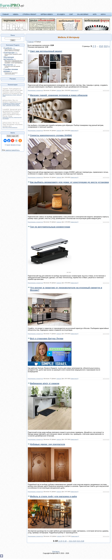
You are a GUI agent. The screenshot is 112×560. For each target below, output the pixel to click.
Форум (103, 14)
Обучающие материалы (8, 58)
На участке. (8, 65)
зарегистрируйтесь (12, 150)
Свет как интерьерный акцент (46, 51)
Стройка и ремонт (29, 14)
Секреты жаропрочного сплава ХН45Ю (51, 135)
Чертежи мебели (46, 14)
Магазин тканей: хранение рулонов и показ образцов (58, 95)
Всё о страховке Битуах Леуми (46, 338)
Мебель (15, 14)
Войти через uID (12, 136)
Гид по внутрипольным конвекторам (50, 227)
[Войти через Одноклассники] (20, 140)
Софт (71, 14)
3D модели (61, 14)
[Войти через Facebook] (8, 140)
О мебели (7, 48)
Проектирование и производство (35, 90)
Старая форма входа (13, 145)
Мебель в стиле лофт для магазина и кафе (53, 496)
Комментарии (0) (74, 90)
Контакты (55, 551)
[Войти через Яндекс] (12, 140)
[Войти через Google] (16, 140)
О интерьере (9, 53)
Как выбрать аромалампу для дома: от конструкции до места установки (69, 182)
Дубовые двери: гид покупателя (47, 444)
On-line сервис (82, 14)
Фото (94, 14)
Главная (5, 14)
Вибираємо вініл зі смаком (44, 383)
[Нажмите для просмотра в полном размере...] (50, 82)
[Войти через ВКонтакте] (5, 140)
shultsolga (59, 90)
